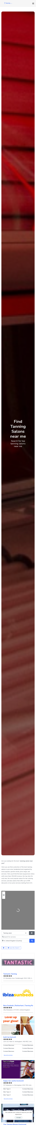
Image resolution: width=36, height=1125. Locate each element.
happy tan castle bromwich (13, 1081)
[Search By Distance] (32, 933)
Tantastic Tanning (10, 974)
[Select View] (3, 947)
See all (8, 1055)
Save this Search (14, 948)
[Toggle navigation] (28, 3)
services (10, 1055)
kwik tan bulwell (9, 1037)
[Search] (32, 941)
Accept (18, 1117)
